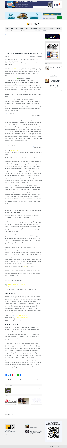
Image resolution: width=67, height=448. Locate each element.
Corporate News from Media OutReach (36, 56)
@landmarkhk (18, 319)
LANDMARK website (15, 150)
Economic (27, 28)
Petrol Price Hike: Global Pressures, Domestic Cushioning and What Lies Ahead (55, 86)
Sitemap (56, 446)
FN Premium (51, 28)
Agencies (7, 56)
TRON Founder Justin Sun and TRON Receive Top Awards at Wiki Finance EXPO (15, 380)
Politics (16, 28)
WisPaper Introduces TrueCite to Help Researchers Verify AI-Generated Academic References (37, 407)
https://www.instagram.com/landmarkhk (16, 286)
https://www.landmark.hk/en (20, 315)
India (12, 28)
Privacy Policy (52, 446)
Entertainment (34, 28)
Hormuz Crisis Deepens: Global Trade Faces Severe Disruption (55, 92)
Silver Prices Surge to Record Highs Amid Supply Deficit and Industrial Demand (36, 432)
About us (47, 446)
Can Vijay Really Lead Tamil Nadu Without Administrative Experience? (55, 68)
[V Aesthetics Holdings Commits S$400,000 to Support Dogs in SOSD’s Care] (23, 401)
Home (7, 28)
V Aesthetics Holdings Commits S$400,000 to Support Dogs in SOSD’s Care (24, 407)
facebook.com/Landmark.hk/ (21, 317)
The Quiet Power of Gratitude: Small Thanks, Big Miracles (55, 81)
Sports (40, 28)
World (21, 28)
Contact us (57, 28)
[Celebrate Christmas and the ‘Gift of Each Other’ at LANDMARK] (23, 43)
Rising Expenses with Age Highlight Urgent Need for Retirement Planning (54, 75)
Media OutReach (16, 68)
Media (45, 28)
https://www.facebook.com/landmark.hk (16, 284)
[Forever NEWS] (33, 23)
